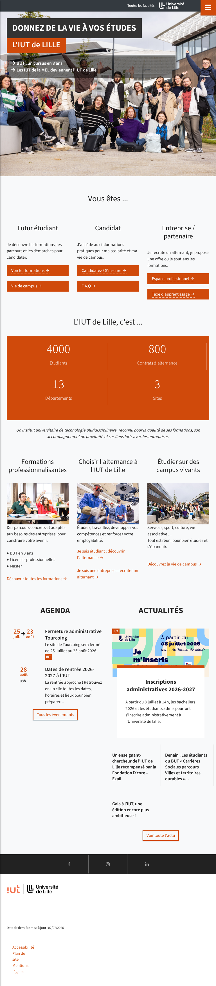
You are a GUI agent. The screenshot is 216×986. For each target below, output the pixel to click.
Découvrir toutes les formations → (37, 579)
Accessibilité (23, 947)
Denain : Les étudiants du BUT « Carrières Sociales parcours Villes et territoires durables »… (186, 767)
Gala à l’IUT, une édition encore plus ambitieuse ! (130, 810)
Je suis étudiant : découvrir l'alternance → (101, 554)
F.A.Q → (89, 286)
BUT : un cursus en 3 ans (39, 63)
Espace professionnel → (173, 279)
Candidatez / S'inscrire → (104, 270)
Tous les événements (55, 715)
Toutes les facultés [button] (140, 5)
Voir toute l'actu (161, 835)
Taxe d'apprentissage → (173, 294)
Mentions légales (20, 969)
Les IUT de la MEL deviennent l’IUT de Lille (56, 70)
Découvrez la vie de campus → (174, 564)
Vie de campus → (26, 286)
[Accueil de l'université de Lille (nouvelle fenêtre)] (171, 5)
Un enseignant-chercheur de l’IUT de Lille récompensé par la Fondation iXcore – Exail (134, 767)
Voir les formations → (30, 270)
